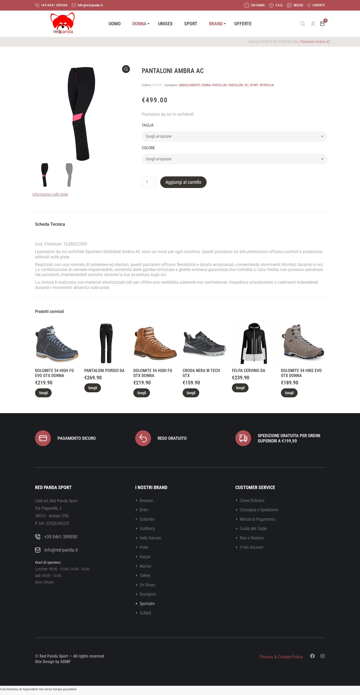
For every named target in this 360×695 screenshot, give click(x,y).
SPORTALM (267, 85)
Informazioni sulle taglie (50, 194)
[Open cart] (322, 23)
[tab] (50, 225)
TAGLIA (148, 125)
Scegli (43, 393)
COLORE (148, 148)
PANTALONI (289, 42)
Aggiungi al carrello (183, 182)
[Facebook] (312, 656)
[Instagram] (322, 656)
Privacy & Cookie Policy (281, 656)
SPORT (265, 42)
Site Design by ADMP (53, 661)
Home (253, 42)
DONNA (206, 85)
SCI (275, 42)
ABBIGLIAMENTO (189, 85)
